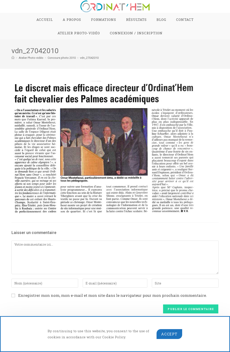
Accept (169, 334)
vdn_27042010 (89, 57)
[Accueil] (12, 57)
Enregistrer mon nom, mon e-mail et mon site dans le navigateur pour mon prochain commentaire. (112, 295)
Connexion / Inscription (136, 33)
